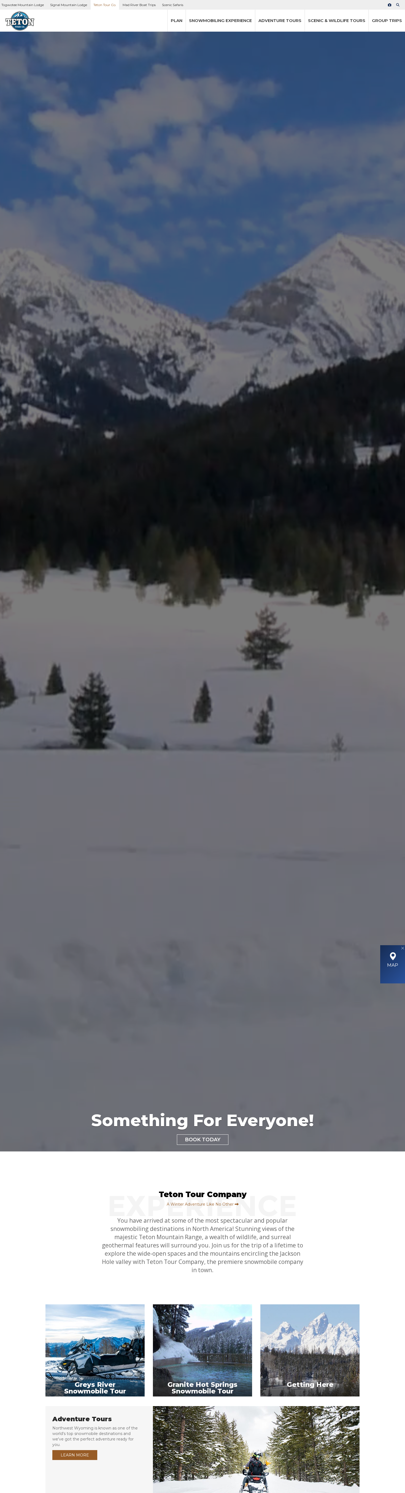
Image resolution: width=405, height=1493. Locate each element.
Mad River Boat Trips (139, 5)
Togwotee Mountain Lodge (22, 5)
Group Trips (387, 20)
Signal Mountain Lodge (68, 5)
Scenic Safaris (172, 5)
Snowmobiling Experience (220, 20)
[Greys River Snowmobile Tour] (95, 1403)
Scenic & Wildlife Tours (336, 20)
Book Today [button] (202, 1140)
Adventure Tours (279, 20)
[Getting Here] (310, 1403)
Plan (176, 20)
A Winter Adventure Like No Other (201, 1204)
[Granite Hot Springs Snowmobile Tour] (202, 1403)
